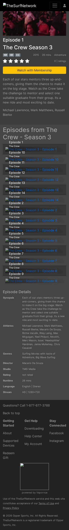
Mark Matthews (42, 110)
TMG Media (28, 369)
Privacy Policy (11, 508)
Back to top (11, 413)
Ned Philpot (42, 336)
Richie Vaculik (30, 333)
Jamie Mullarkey (43, 344)
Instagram (56, 441)
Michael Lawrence (16, 110)
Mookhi (54, 336)
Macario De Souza (50, 329)
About (7, 433)
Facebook (56, 433)
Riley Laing (45, 333)
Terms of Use (46, 503)
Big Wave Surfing (45, 357)
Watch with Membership (34, 70)
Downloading (34, 428)
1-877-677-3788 (38, 405)
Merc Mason (29, 340)
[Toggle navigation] (54, 5)
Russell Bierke (30, 329)
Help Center (33, 436)
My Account (33, 444)
